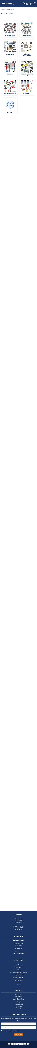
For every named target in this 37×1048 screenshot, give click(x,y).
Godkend (18, 1035)
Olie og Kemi (18, 1006)
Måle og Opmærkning (18, 999)
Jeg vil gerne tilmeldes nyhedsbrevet (11, 1030)
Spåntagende (18, 996)
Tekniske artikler (18, 1004)
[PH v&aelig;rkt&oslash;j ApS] (7, 4)
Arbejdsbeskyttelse (18, 1003)
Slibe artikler (18, 994)
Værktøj (18, 1001)
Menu (34, 3)
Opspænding (18, 998)
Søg (23, 3)
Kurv (30, 3)
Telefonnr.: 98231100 (18, 928)
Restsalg (18, 1008)
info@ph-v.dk (18, 929)
